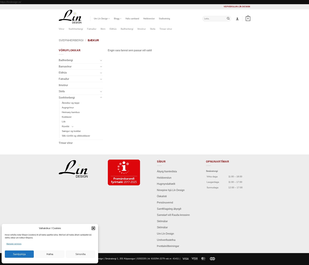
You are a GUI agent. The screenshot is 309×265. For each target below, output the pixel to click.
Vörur (61, 29)
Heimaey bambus (71, 112)
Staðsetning (164, 18)
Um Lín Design (165, 233)
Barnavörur (65, 66)
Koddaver (67, 117)
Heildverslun (149, 18)
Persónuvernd (165, 202)
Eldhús (113, 29)
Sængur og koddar (71, 131)
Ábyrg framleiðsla (167, 171)
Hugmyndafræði (166, 183)
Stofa (152, 29)
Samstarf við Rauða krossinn (173, 215)
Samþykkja (19, 254)
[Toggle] (101, 60)
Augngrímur (68, 107)
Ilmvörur (141, 29)
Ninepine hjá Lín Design (171, 190)
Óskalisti (162, 196)
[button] (93, 228)
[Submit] (228, 18)
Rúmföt (65, 126)
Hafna (50, 254)
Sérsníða (80, 254)
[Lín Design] (72, 16)
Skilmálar (162, 221)
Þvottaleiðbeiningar (168, 246)
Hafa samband (132, 18)
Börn (103, 29)
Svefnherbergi (76, 29)
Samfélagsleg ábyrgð (169, 208)
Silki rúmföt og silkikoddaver (76, 135)
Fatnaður (91, 29)
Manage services (13, 244)
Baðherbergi (127, 29)
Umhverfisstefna (166, 240)
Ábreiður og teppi (70, 103)
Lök (64, 121)
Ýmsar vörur (165, 29)
